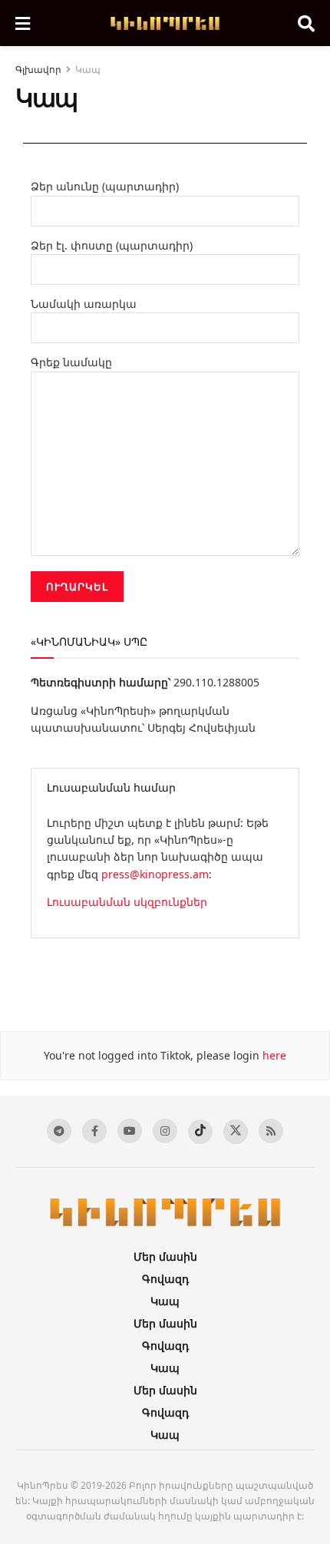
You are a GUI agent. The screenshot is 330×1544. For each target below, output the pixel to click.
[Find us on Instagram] (165, 1131)
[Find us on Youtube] (129, 1131)
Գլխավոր (38, 69)
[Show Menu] (22, 23)
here (272, 1055)
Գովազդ (165, 1278)
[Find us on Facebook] (94, 1131)
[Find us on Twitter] (235, 1131)
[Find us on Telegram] (59, 1131)
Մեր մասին (165, 1256)
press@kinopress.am (155, 874)
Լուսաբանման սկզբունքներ (127, 901)
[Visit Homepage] (164, 23)
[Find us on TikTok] (200, 1131)
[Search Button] (306, 23)
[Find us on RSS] (271, 1131)
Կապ (88, 69)
